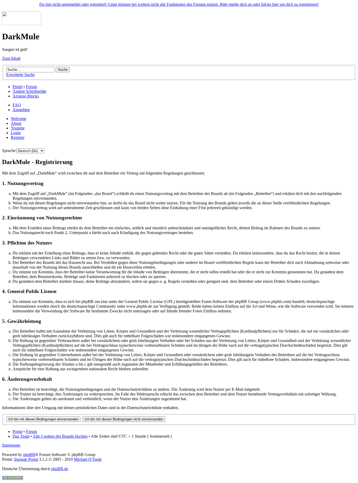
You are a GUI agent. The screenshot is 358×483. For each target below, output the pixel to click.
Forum (31, 86)
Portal (17, 86)
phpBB (29, 454)
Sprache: (9, 150)
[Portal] (21, 23)
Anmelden (21, 109)
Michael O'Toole (88, 459)
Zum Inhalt (11, 58)
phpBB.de (59, 468)
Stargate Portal (26, 459)
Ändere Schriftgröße (29, 91)
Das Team (21, 436)
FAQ (17, 105)
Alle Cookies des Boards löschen (60, 436)
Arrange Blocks (26, 96)
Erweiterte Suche (20, 74)
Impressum (11, 445)
